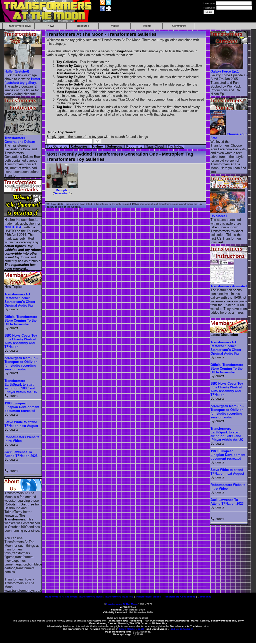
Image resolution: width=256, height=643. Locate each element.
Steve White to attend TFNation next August (21, 424)
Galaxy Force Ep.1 (224, 71)
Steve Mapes (127, 628)
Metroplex (62, 190)
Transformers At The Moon (61, 596)
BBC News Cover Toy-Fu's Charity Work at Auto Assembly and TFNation (21, 341)
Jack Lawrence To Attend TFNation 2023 (21, 454)
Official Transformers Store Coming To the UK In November (20, 320)
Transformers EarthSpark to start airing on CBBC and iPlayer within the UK (20, 386)
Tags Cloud (155, 146)
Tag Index (175, 146)
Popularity (134, 146)
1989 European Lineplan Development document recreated (21, 407)
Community (179, 25)
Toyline (98, 146)
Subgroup (115, 146)
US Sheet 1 (219, 216)
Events (147, 25)
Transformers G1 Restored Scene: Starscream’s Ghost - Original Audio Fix (20, 299)
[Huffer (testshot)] (23, 68)
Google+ (141, 628)
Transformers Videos (148, 596)
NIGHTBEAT (13, 227)
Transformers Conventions (179, 596)
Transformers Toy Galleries (75, 159)
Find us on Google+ (182, 628)
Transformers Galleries (119, 596)
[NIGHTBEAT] (23, 216)
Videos (115, 25)
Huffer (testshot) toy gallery (22, 81)
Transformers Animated (228, 286)
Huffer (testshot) (16, 71)
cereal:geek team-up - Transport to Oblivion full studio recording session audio (21, 363)
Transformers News (91, 596)
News (51, 25)
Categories (79, 146)
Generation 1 (62, 193)
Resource (83, 25)
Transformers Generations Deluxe (19, 140)
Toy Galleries (57, 146)
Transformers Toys (19, 25)
